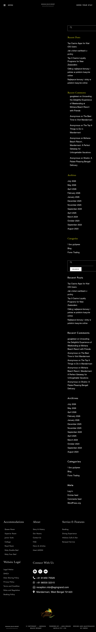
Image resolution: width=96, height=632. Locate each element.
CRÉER (85, 628)
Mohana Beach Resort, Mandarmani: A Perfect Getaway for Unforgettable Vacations (80, 145)
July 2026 (72, 180)
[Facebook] (35, 571)
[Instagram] (40, 571)
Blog (69, 248)
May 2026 (72, 184)
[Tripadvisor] (46, 571)
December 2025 (74, 200)
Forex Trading (73, 252)
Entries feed (73, 495)
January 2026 (73, 196)
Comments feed (74, 498)
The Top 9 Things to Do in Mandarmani (81, 129)
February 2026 (74, 192)
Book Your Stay (84, 5)
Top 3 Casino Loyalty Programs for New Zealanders (77, 61)
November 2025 (74, 204)
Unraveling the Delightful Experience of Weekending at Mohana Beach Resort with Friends (81, 103)
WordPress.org (74, 502)
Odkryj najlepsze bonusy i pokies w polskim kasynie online (79, 72)
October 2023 (73, 220)
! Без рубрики (74, 244)
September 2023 (75, 224)
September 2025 (75, 208)
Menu (10, 5)
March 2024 (73, 216)
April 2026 (72, 188)
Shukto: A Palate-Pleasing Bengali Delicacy (81, 161)
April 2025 (72, 212)
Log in (70, 491)
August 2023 (73, 228)
